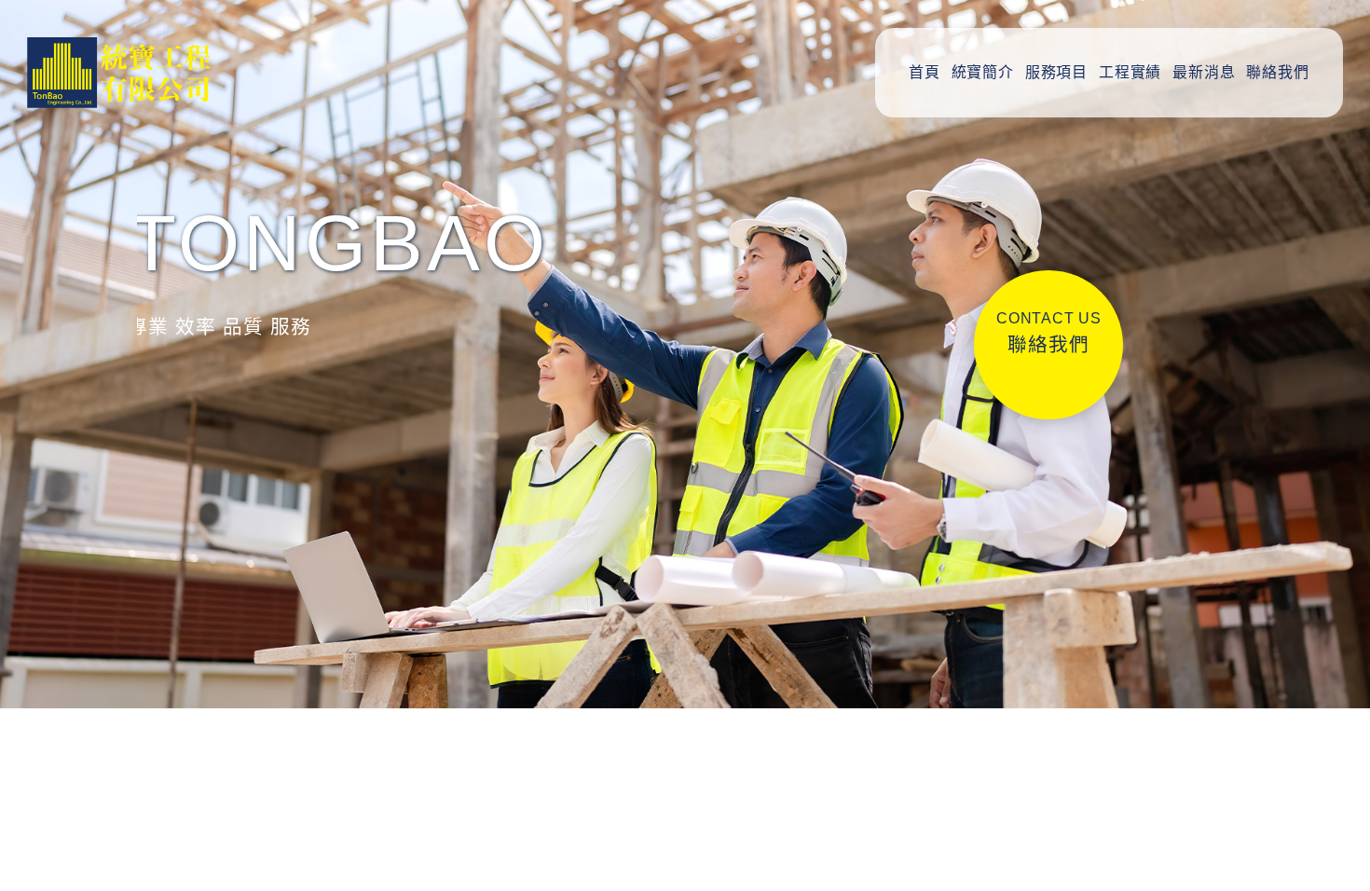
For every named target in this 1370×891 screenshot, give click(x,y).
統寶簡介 (983, 72)
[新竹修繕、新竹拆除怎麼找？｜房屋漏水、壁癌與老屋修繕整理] (323, 496)
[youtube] (1315, 755)
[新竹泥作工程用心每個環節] (323, 689)
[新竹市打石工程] (323, 592)
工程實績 (1130, 72)
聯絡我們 (1277, 72)
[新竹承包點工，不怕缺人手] (323, 785)
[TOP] (1315, 820)
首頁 (924, 72)
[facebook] (1315, 690)
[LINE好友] (1315, 559)
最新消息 (1203, 72)
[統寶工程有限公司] (136, 72)
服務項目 (1056, 72)
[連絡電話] (1315, 624)
